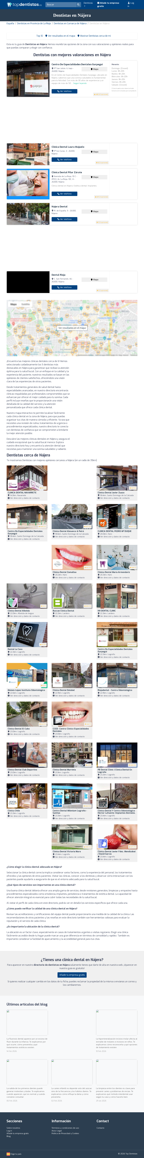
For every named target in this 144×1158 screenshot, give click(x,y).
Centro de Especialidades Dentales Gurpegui (77, 64)
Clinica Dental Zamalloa (64, 572)
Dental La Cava (15, 649)
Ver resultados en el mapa (72, 327)
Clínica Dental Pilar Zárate (67, 172)
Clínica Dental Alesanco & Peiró (68, 531)
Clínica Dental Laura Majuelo (68, 147)
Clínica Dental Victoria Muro (67, 851)
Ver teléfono (65, 91)
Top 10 (39, 35)
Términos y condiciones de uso (65, 1128)
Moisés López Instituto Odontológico (26, 690)
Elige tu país (15, 1154)
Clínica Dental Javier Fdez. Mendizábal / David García (117, 852)
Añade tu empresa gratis (108, 5)
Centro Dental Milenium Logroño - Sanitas (70, 811)
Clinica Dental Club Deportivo (22, 769)
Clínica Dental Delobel (64, 690)
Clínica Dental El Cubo (19, 728)
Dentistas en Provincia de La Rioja (34, 23)
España (10, 23)
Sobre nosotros (13, 1128)
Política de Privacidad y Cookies (65, 1133)
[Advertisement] (72, 120)
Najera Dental (60, 206)
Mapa (95, 69)
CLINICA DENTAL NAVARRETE (22, 492)
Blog (9, 1136)
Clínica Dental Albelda (19, 610)
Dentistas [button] (88, 3)
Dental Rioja (58, 275)
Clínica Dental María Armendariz (114, 572)
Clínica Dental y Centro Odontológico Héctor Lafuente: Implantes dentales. (116, 811)
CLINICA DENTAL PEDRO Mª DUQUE (114, 531)
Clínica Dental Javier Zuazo (111, 492)
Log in (131, 5)
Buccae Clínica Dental (63, 610)
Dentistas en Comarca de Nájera (70, 23)
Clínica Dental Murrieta (64, 769)
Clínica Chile (14, 810)
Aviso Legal (57, 1131)
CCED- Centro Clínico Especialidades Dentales (71, 730)
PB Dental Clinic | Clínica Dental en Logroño (115, 771)
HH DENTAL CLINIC (107, 610)
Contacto (100, 1128)
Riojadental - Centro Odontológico (115, 690)
